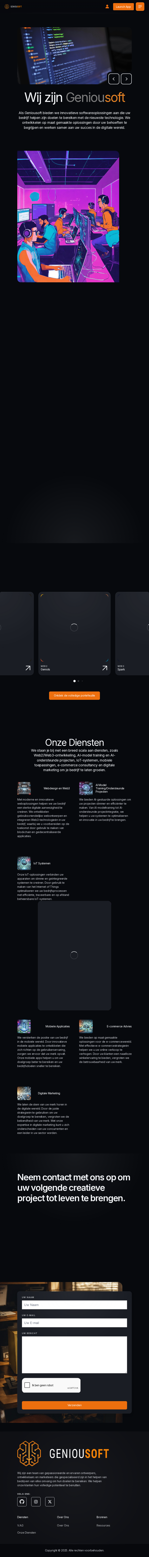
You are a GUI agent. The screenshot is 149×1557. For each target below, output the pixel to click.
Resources (103, 1525)
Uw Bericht (29, 1333)
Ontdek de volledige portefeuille (74, 695)
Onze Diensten (26, 1532)
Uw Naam (28, 1297)
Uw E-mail (29, 1315)
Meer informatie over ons (109, 523)
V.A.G (20, 1525)
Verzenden (75, 1405)
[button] (113, 78)
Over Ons (63, 1525)
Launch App (123, 6)
